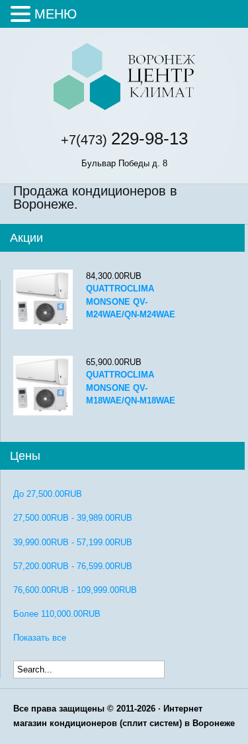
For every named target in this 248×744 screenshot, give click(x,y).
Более (57, 614)
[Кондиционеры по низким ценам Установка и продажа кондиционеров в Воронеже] (124, 108)
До (47, 494)
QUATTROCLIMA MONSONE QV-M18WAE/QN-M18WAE (130, 387)
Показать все (39, 638)
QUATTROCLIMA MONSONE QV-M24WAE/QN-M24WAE (130, 301)
